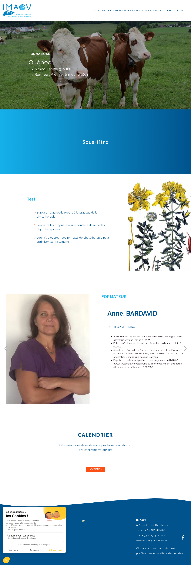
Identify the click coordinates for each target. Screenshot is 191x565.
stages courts (151, 10)
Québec (168, 10)
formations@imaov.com (151, 540)
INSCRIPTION (95, 469)
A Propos (99, 10)
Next (185, 348)
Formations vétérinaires (124, 10)
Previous (6, 348)
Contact (181, 10)
